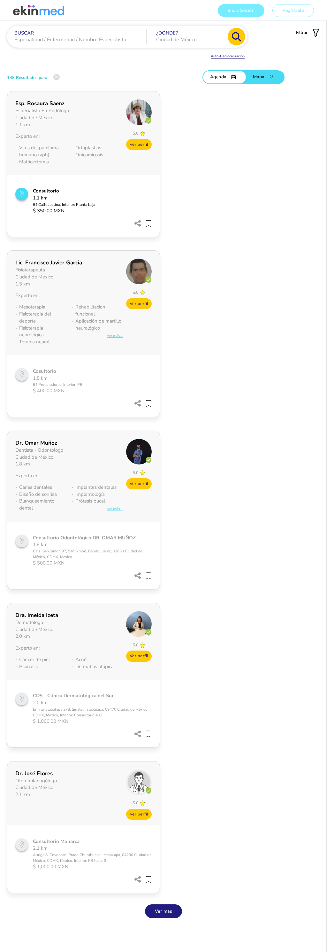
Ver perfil (139, 144)
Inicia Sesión (241, 10)
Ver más (163, 911)
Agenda (218, 77)
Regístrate (293, 10)
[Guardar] (147, 224)
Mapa (258, 77)
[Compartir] (137, 224)
